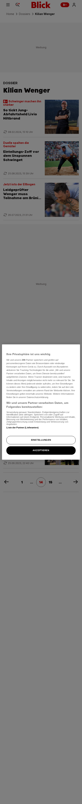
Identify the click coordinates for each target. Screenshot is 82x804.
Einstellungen (41, 440)
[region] (41, 402)
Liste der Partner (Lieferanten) (22, 427)
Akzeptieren (41, 450)
